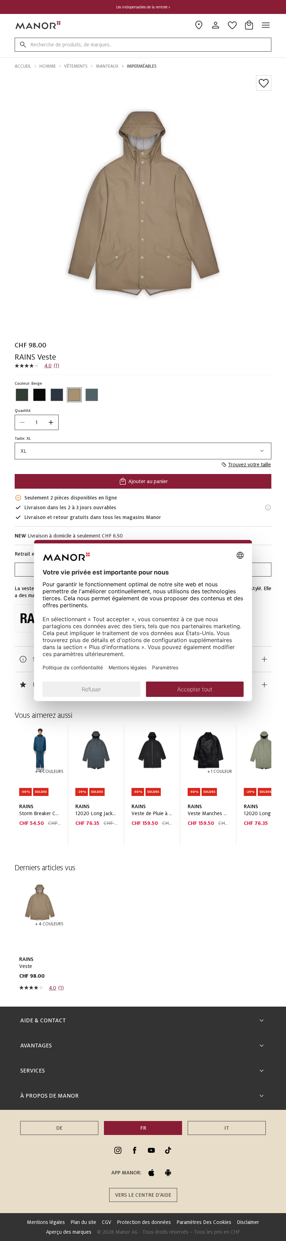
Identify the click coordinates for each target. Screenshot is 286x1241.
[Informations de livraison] (267, 507)
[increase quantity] (51, 422)
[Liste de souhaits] (263, 83)
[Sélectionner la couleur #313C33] (22, 395)
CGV (106, 1222)
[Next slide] (246, 787)
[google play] (168, 1173)
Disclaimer (248, 1222)
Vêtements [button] (76, 66)
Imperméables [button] (142, 66)
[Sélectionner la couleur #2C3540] (57, 395)
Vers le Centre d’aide (143, 1195)
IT (226, 1128)
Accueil (23, 66)
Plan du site (83, 1222)
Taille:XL (23, 438)
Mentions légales (46, 1222)
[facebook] (135, 1150)
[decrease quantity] (22, 422)
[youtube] (151, 1150)
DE (59, 1128)
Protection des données (144, 1222)
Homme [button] (47, 66)
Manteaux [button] (107, 66)
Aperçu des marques (68, 1232)
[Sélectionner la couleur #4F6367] (91, 395)
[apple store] (151, 1173)
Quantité (23, 410)
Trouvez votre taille (249, 464)
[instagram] (118, 1150)
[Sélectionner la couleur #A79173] (74, 395)
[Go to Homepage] (38, 25)
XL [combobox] (24, 451)
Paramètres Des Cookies (203, 1222)
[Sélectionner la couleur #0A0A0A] (39, 395)
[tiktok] (168, 1150)
